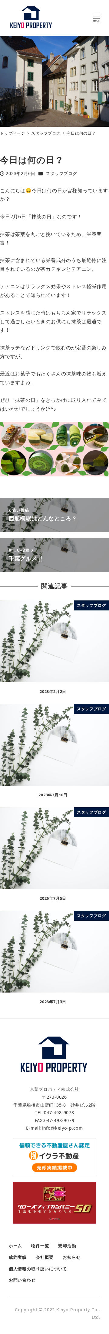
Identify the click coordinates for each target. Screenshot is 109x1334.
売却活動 (67, 1245)
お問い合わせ (22, 1280)
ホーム (15, 1245)
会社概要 (45, 1257)
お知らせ (72, 1257)
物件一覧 (40, 1245)
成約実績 (18, 1257)
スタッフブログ (61, 173)
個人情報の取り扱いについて (38, 1269)
